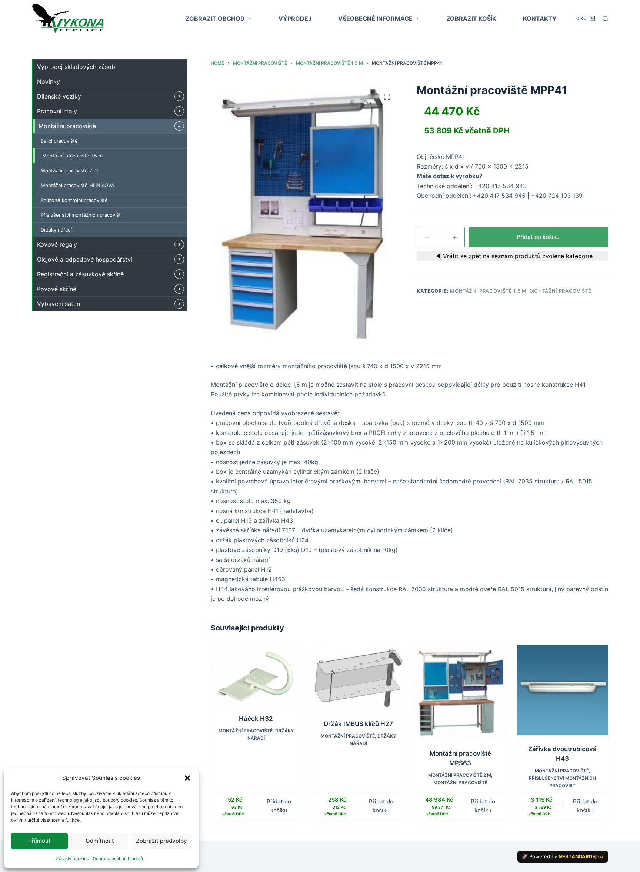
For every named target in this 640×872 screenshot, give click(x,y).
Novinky (48, 81)
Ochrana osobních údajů (118, 858)
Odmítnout (100, 840)
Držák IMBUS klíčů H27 (358, 724)
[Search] (605, 18)
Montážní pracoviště (560, 291)
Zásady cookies (72, 858)
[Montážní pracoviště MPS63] (460, 692)
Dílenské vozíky (59, 96)
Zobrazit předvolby (161, 840)
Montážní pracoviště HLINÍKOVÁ (77, 185)
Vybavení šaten (58, 303)
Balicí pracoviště (59, 141)
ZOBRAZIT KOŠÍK (471, 18)
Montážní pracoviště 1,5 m (488, 291)
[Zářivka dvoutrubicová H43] (562, 690)
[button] (187, 778)
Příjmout (39, 840)
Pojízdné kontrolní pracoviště (74, 200)
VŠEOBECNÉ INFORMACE (375, 18)
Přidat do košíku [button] (279, 806)
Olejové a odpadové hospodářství (84, 259)
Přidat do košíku (538, 236)
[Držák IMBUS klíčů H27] (358, 677)
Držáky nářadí (56, 230)
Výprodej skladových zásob (76, 66)
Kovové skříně (56, 289)
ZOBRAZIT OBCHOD (215, 18)
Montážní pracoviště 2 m (459, 775)
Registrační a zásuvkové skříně (80, 274)
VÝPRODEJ (295, 18)
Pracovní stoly (57, 111)
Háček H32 (256, 718)
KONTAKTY (540, 18)
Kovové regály (57, 244)
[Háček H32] (256, 675)
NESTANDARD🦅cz (581, 856)
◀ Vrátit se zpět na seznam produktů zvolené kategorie (512, 256)
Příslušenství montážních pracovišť (81, 215)
